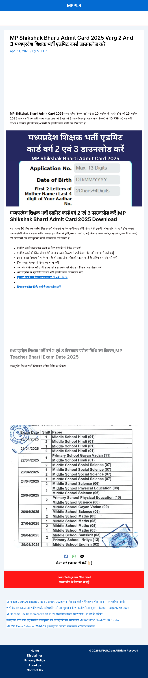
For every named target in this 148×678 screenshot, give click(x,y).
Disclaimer (34, 655)
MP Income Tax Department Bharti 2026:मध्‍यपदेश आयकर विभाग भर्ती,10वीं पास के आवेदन (54, 614)
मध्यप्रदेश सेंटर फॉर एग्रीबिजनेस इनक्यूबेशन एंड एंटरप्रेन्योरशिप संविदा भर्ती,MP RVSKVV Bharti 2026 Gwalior (63, 620)
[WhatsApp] (74, 556)
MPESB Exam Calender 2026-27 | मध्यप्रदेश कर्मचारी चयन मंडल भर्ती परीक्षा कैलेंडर (50, 626)
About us (34, 665)
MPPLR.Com (107, 650)
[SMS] (82, 556)
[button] (142, 5)
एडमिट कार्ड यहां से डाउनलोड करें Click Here (42, 277)
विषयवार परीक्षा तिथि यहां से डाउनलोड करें (39, 287)
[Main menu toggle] (8, 18)
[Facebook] (66, 556)
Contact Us (35, 670)
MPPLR (74, 5)
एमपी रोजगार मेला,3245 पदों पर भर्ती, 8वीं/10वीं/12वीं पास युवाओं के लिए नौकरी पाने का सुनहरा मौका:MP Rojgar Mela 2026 (67, 608)
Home (35, 650)
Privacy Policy (34, 660)
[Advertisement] (74, 84)
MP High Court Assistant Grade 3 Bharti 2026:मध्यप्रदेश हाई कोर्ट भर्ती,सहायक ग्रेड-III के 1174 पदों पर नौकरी (65, 601)
